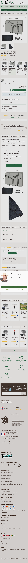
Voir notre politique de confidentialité (16, 281)
